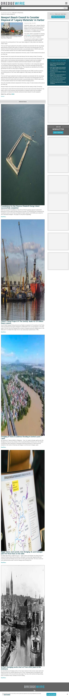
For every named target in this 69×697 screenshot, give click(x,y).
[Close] (67, 694)
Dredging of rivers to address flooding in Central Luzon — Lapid (21, 437)
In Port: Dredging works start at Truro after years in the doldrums (21, 668)
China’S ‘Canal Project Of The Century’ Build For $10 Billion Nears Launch (22, 322)
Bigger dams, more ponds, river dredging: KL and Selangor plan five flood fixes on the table (22, 553)
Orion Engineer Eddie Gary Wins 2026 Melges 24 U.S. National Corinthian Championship (58, 64)
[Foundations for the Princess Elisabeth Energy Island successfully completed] (23, 154)
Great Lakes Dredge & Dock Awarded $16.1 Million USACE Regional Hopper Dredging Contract (58, 69)
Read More (3, 216)
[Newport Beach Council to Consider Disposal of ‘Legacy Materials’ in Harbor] (12, 29)
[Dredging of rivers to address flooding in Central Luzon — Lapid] (23, 385)
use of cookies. (7, 694)
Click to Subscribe (58, 132)
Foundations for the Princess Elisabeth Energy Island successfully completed (20, 207)
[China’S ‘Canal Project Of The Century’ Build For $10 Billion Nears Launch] (23, 269)
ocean (28, 35)
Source (2, 96)
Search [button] (65, 8)
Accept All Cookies (51, 694)
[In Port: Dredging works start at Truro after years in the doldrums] (23, 615)
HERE (13, 94)
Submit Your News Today (58, 16)
